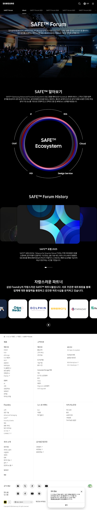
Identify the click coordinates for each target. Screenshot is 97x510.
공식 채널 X (25, 486)
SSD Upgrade (41, 389)
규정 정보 (39, 355)
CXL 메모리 (7, 358)
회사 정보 (6, 447)
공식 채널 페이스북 (32, 486)
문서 (38, 378)
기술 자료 (39, 363)
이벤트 (39, 413)
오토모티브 (7, 389)
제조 (5, 423)
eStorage (6, 355)
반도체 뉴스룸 (7, 465)
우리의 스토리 (7, 450)
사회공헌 (68, 418)
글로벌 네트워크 (71, 358)
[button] (46, 267)
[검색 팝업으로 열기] (79, 3)
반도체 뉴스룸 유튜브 (32, 493)
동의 (66, 505)
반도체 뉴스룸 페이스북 (25, 493)
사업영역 (6, 452)
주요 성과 (68, 410)
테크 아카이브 (7, 428)
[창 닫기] (81, 492)
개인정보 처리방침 (40, 502)
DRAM (6, 350)
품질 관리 (39, 350)
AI (4, 383)
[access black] (5, 502)
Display (6, 376)
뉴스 (38, 410)
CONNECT (7, 433)
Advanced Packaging (10, 415)
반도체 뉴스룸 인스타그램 (39, 493)
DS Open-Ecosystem (73, 350)
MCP (5, 360)
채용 (5, 475)
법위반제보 (39, 452)
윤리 (5, 463)
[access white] (9, 502)
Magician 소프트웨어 (43, 386)
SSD (5, 353)
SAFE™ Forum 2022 (85, 10)
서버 (5, 386)
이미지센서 (7, 366)
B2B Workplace (72, 362)
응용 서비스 (7, 426)
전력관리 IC (7, 373)
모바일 (5, 394)
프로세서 (6, 363)
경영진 (5, 455)
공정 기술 (6, 413)
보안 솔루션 (7, 371)
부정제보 (38, 449)
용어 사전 (39, 365)
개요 (38, 373)
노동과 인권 (69, 415)
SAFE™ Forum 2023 (69, 10)
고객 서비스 (40, 353)
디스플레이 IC (7, 368)
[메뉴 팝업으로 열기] (93, 3)
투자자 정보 (7, 460)
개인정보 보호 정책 (55, 499)
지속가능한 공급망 (71, 420)
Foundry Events (9, 421)
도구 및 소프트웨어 (42, 376)
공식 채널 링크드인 (39, 486)
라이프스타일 (7, 396)
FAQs (39, 381)
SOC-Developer (72, 365)
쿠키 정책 (63, 499)
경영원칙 (38, 447)
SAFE (6, 418)
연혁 (5, 458)
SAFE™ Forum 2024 (52, 10)
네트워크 (6, 391)
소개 (5, 410)
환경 (67, 413)
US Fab (6, 431)
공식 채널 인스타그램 (18, 486)
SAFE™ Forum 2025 (36, 10)
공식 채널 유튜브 (46, 486)
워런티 (39, 383)
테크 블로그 (40, 415)
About (24, 10)
